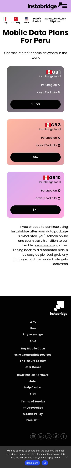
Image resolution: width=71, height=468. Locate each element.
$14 (35, 157)
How (33, 328)
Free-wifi (32, 420)
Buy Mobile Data (33, 348)
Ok (45, 462)
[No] (66, 457)
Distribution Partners (33, 375)
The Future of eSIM (33, 361)
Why (33, 322)
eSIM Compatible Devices (33, 355)
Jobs (33, 381)
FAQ (33, 341)
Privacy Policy (33, 408)
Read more (32, 462)
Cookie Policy (33, 414)
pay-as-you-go (46, 245)
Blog (33, 394)
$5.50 (35, 104)
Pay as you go (33, 334)
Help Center (33, 387)
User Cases (33, 367)
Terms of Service (33, 401)
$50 (35, 210)
